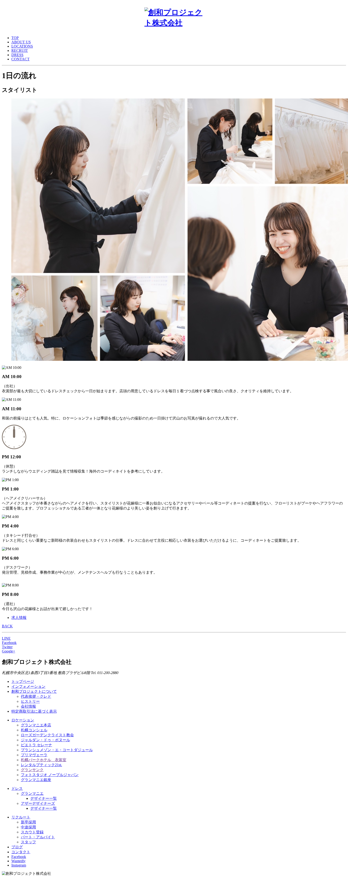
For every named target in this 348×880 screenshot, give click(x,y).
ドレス (17, 788)
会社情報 (28, 706)
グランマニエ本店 (36, 725)
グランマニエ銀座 (36, 780)
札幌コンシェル (34, 730)
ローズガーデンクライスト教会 (47, 735)
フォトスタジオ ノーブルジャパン (50, 775)
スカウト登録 (32, 832)
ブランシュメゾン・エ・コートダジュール (57, 750)
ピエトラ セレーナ (36, 745)
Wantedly (18, 861)
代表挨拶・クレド (36, 696)
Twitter (7, 647)
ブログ (17, 847)
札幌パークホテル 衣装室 (43, 760)
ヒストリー (30, 701)
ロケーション (22, 720)
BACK (7, 626)
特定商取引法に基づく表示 (34, 711)
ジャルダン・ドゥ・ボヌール (45, 740)
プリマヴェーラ (34, 755)
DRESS (17, 55)
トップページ (22, 681)
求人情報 (19, 618)
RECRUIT (19, 51)
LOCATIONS (22, 46)
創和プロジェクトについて (34, 691)
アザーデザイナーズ (38, 803)
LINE (6, 638)
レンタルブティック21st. (41, 765)
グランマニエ (32, 793)
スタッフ (28, 842)
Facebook (9, 643)
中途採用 (28, 827)
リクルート (20, 817)
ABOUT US (21, 42)
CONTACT (20, 59)
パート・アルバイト (38, 837)
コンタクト (20, 852)
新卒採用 (28, 822)
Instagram (18, 865)
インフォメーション (28, 686)
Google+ (8, 651)
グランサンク (32, 770)
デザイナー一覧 (43, 798)
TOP (15, 38)
